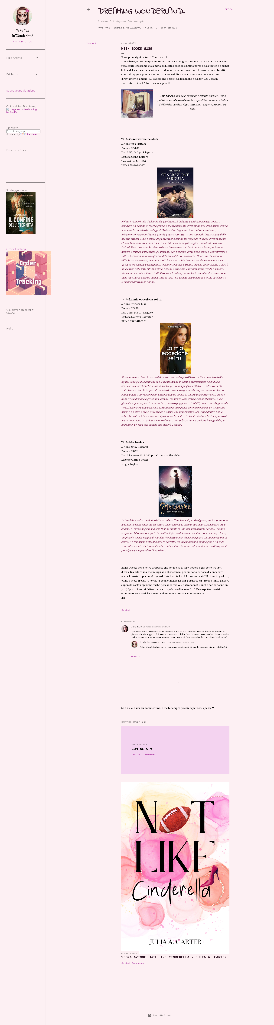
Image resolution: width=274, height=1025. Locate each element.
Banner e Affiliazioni (127, 27)
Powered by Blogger (162, 1015)
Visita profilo (22, 41)
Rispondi (135, 656)
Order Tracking (16, 249)
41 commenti (149, 754)
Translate (32, 134)
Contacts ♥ (142, 749)
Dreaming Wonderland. (141, 11)
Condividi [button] (91, 43)
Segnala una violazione (21, 90)
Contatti (151, 27)
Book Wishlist (170, 27)
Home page (104, 27)
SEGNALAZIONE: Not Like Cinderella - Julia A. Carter (173, 957)
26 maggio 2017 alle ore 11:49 (181, 642)
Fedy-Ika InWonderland (153, 642)
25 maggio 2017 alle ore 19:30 (156, 627)
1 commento (138, 963)
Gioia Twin (136, 626)
